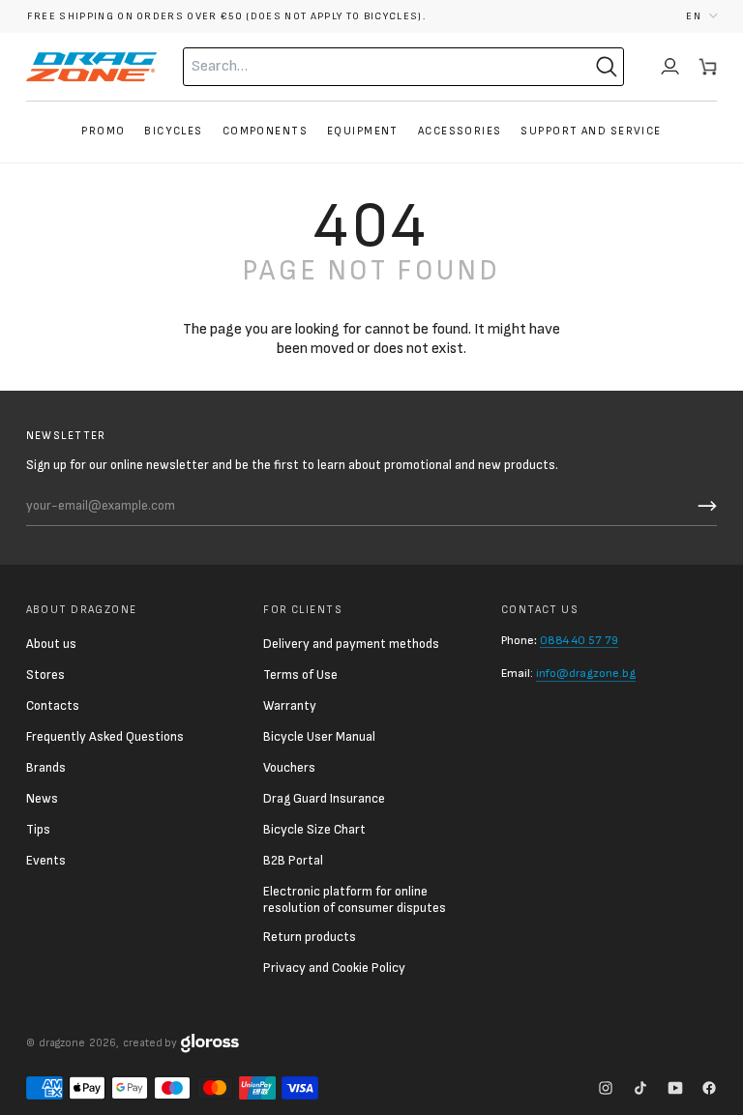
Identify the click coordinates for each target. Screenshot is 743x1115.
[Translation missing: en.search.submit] (606, 66)
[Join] (704, 505)
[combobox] (365, 66)
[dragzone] (91, 67)
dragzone (62, 1043)
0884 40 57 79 (579, 640)
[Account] (670, 67)
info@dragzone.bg (586, 673)
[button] (701, 16)
